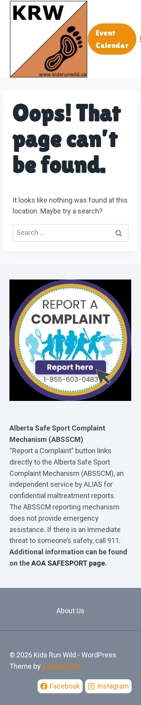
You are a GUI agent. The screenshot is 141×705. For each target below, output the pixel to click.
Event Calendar (112, 39)
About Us (70, 611)
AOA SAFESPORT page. (69, 563)
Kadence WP (62, 666)
